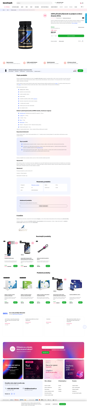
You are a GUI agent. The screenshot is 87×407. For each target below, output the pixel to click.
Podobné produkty (37, 71)
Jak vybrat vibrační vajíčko (76, 393)
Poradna (59, 391)
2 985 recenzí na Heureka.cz (17, 314)
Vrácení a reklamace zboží (49, 391)
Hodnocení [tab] (16, 71)
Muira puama (22, 122)
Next (84, 327)
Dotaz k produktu (54, 41)
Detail (64, 302)
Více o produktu (74, 23)
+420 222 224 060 (59, 2)
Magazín (59, 389)
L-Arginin (21, 115)
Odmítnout (55, 404)
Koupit (80, 70)
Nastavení (48, 404)
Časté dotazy (47, 389)
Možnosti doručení (81, 27)
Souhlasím (62, 404)
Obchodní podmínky (48, 393)
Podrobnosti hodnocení (67, 18)
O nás (59, 387)
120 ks (22, 254)
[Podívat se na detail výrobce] (82, 41)
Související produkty (29, 71)
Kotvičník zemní (22, 113)
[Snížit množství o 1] (52, 36)
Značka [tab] (22, 71)
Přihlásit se (45, 352)
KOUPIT (15, 302)
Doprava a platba (47, 385)
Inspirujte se (74, 391)
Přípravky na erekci (35, 185)
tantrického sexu (40, 147)
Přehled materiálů (75, 389)
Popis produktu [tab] (11, 71)
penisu (56, 83)
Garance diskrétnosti (48, 387)
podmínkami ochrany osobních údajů (58, 349)
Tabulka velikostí (75, 385)
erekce (19, 84)
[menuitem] (7, 7)
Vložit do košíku (71, 35)
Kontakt (59, 385)
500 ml (6, 254)
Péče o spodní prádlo (76, 387)
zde (33, 405)
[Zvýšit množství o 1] (56, 36)
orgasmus (35, 98)
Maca (21, 120)
